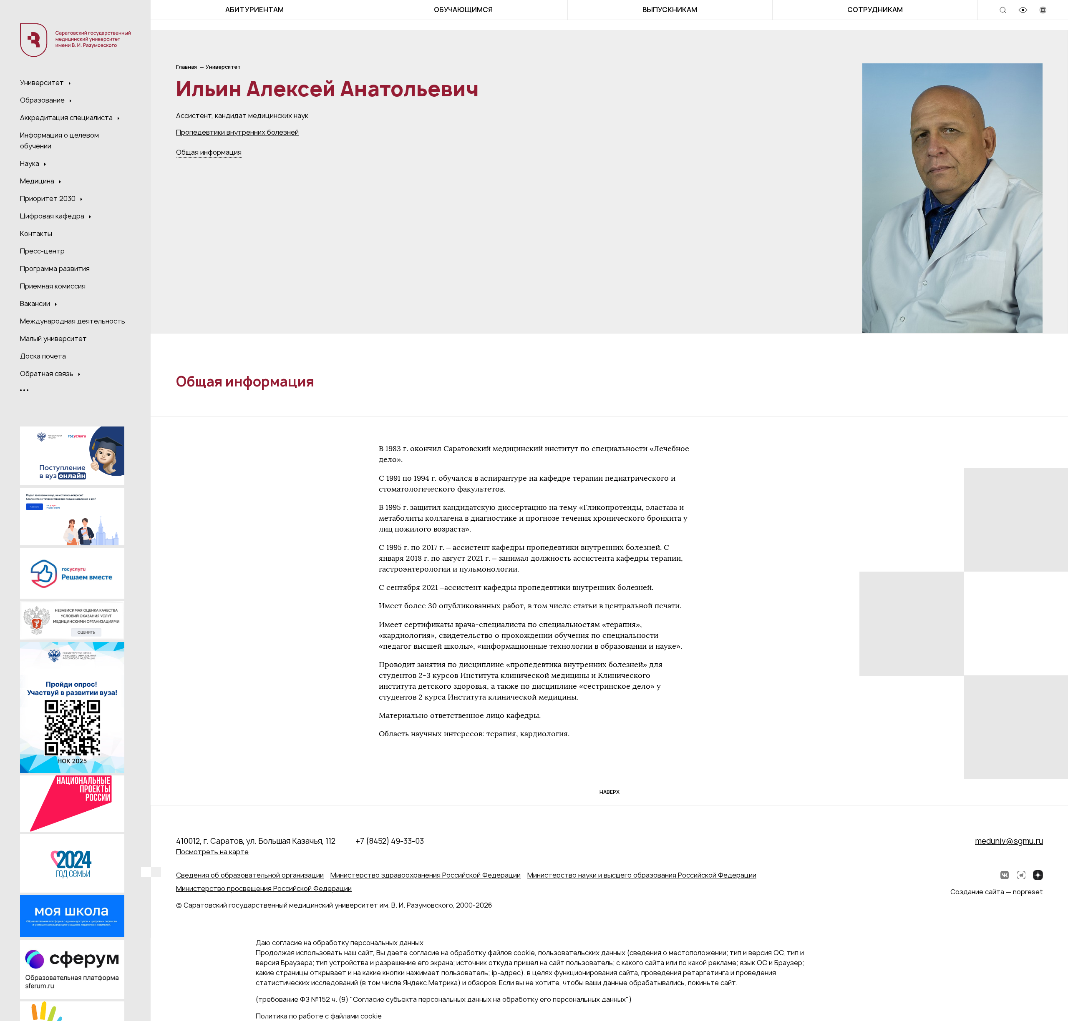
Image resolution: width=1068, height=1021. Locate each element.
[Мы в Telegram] (1021, 875)
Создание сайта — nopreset (996, 891)
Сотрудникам (875, 9)
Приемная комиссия (53, 286)
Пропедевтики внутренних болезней (237, 132)
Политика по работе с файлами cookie (319, 1016)
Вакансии (36, 303)
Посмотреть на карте (212, 851)
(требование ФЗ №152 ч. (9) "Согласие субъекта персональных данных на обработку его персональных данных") (444, 999)
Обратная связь (47, 373)
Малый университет (53, 338)
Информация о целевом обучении (59, 140)
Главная (186, 66)
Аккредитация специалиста (67, 117)
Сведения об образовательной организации (250, 875)
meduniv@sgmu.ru (1009, 841)
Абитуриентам (254, 9)
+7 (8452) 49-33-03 (389, 841)
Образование (43, 100)
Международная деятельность (72, 321)
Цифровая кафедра (53, 216)
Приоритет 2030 (48, 198)
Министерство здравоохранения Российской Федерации (425, 875)
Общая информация (209, 152)
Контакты (36, 233)
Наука (30, 163)
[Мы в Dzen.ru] (1038, 875)
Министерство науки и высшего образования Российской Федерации (641, 875)
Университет (42, 82)
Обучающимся (463, 9)
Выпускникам (669, 9)
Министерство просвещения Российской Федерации (264, 888)
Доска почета (43, 356)
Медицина (38, 181)
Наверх (609, 791)
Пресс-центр (42, 251)
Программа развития (55, 268)
